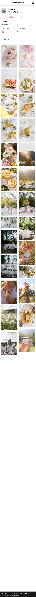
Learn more (21, 595)
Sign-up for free (5, 593)
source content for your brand (9, 595)
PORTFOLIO (6, 40)
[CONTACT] (11, 17)
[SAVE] (19, 17)
